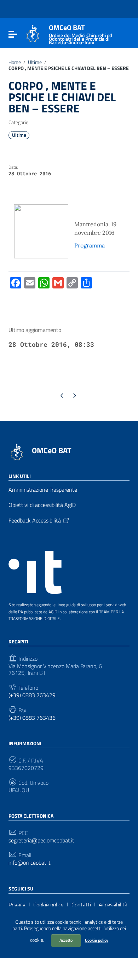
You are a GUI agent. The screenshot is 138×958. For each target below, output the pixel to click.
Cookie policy (96, 940)
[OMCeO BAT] (32, 33)
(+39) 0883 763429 (32, 695)
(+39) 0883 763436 (32, 717)
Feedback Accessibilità (34, 520)
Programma (89, 245)
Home (14, 62)
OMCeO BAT (51, 450)
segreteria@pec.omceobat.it (41, 840)
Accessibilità (113, 904)
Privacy (16, 904)
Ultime (35, 62)
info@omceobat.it (29, 862)
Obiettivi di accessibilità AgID (42, 505)
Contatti (81, 904)
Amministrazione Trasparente (42, 489)
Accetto (66, 940)
